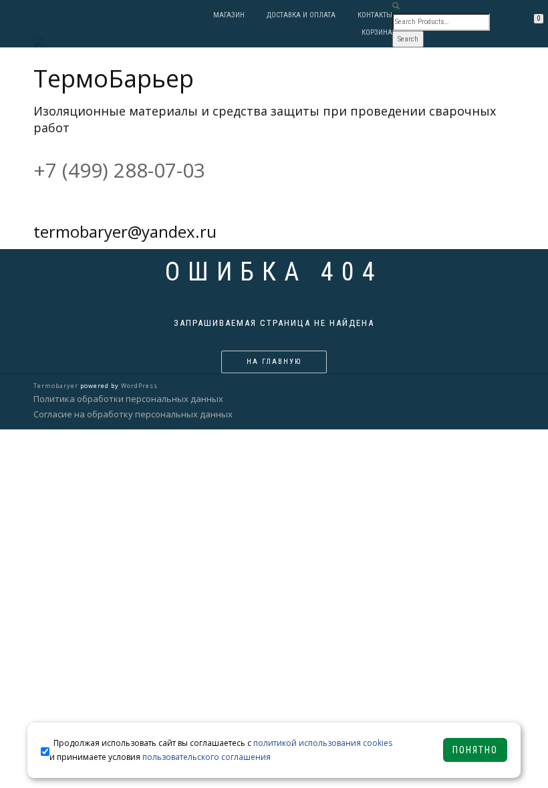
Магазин (229, 15)
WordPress (139, 385)
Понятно (475, 750)
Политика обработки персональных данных (128, 399)
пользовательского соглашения (206, 757)
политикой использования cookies (322, 743)
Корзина (377, 32)
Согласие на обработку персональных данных (133, 414)
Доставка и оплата (301, 15)
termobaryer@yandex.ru (125, 231)
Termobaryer (55, 385)
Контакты (375, 15)
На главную (274, 361)
